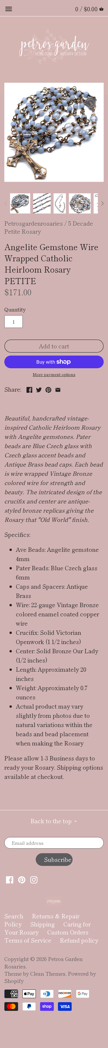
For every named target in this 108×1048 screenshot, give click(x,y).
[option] (20, 203)
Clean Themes (47, 973)
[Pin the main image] (48, 388)
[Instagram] (33, 879)
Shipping (42, 924)
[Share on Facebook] (29, 388)
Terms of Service (27, 940)
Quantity (15, 309)
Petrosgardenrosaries (33, 223)
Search (13, 916)
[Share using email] (58, 388)
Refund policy (79, 940)
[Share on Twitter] (39, 388)
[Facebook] (9, 879)
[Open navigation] (8, 9)
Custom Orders (67, 932)
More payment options (54, 374)
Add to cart (54, 346)
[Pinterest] (21, 879)
